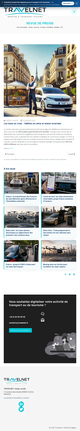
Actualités (17, 398)
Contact (26, 398)
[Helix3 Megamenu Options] (74, 11)
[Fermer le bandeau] (76, 3)
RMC (11, 148)
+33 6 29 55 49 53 (17, 317)
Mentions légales (70, 428)
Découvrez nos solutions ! (20, 330)
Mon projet (66, 3)
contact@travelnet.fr (18, 323)
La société (7, 398)
